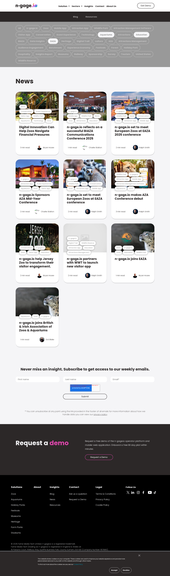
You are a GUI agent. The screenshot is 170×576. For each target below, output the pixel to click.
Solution (62, 6)
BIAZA (21, 41)
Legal (99, 487)
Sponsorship (95, 54)
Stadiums (16, 532)
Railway (78, 54)
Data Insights (37, 41)
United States (143, 54)
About (37, 487)
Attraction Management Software (132, 28)
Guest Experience (66, 34)
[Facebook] (145, 494)
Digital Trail (83, 41)
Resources (91, 16)
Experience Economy (78, 47)
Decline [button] (126, 570)
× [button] (139, 555)
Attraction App (80, 28)
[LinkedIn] (134, 494)
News (24, 81)
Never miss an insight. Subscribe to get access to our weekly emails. (85, 369)
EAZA (53, 41)
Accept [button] (114, 570)
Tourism (125, 54)
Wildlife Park (101, 28)
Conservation (43, 34)
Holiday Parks (18, 505)
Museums (63, 54)
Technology (87, 34)
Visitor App (24, 34)
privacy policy (100, 414)
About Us (111, 6)
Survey (111, 54)
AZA (111, 41)
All (19, 28)
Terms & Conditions (106, 493)
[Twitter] (128, 494)
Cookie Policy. (78, 564)
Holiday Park (131, 47)
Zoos (45, 28)
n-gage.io (32, 28)
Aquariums (106, 34)
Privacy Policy (103, 499)
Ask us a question (78, 493)
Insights (88, 6)
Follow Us (131, 487)
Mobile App (60, 28)
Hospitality (24, 54)
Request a (42, 443)
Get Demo (146, 5)
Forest (114, 47)
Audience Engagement (30, 47)
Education (141, 34)
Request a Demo (99, 457)
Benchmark (55, 47)
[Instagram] (139, 494)
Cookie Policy (102, 505)
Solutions (16, 487)
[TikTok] (156, 494)
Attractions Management (133, 41)
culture (99, 41)
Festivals (101, 47)
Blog (75, 16)
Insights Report (44, 54)
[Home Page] (27, 6)
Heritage (66, 41)
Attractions (124, 34)
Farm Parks (17, 527)
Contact (99, 6)
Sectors (76, 6)
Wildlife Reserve (27, 60)
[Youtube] (150, 494)
